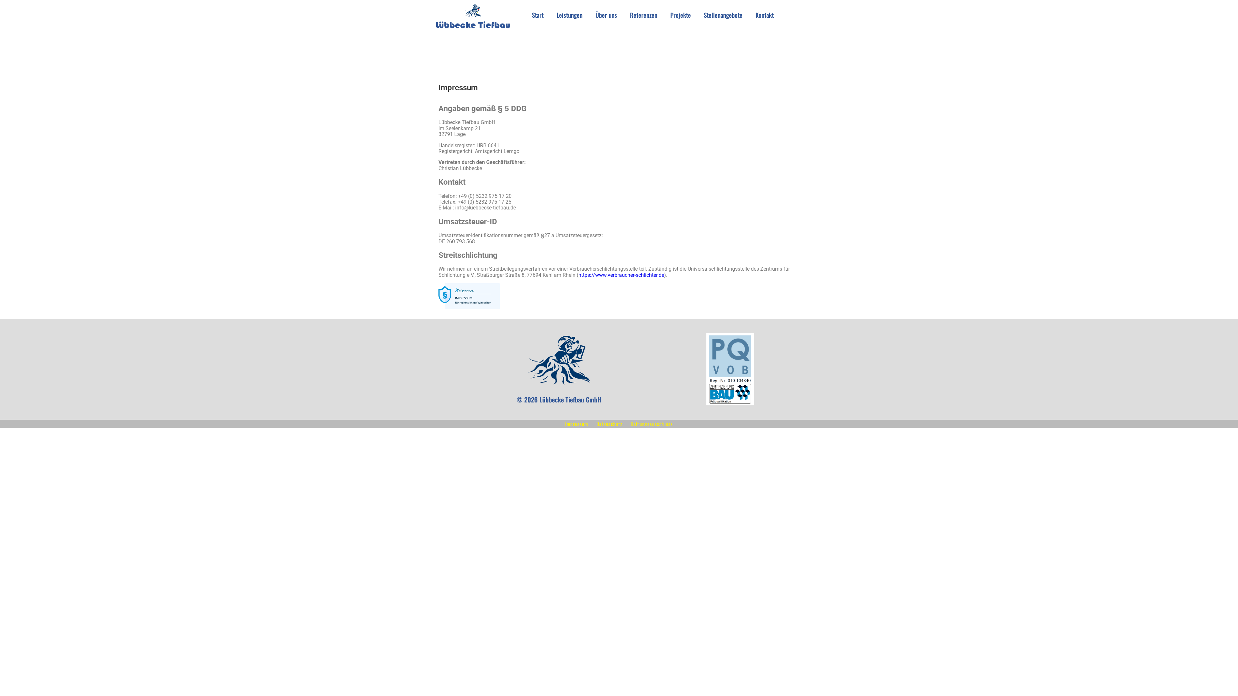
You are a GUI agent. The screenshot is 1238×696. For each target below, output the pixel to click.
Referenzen (643, 15)
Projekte (680, 15)
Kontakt (764, 15)
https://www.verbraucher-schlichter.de (621, 275)
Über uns (606, 15)
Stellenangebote (723, 15)
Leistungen (569, 15)
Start (538, 15)
